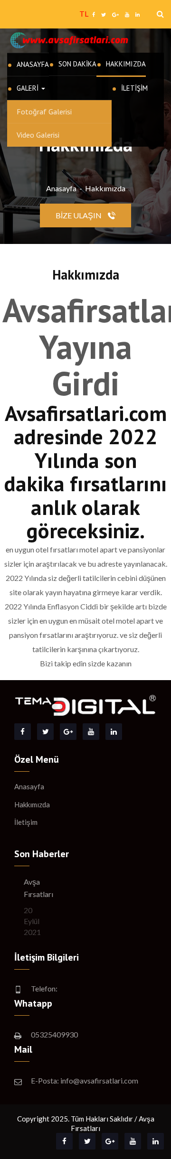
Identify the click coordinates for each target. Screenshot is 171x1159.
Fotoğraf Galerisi (44, 111)
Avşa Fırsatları (38, 887)
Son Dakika (77, 63)
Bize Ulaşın (79, 215)
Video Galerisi (38, 135)
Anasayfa (33, 64)
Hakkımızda (126, 63)
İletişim (134, 88)
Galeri (28, 88)
